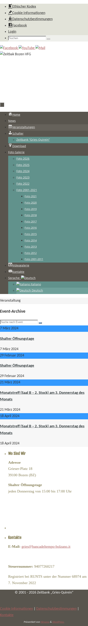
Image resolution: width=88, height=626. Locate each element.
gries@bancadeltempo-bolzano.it (45, 546)
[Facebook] (9, 48)
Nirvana (45, 622)
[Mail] (40, 48)
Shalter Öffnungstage (17, 339)
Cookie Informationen (16, 609)
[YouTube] (27, 48)
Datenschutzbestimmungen (56, 609)
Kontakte (7, 615)
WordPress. (58, 622)
